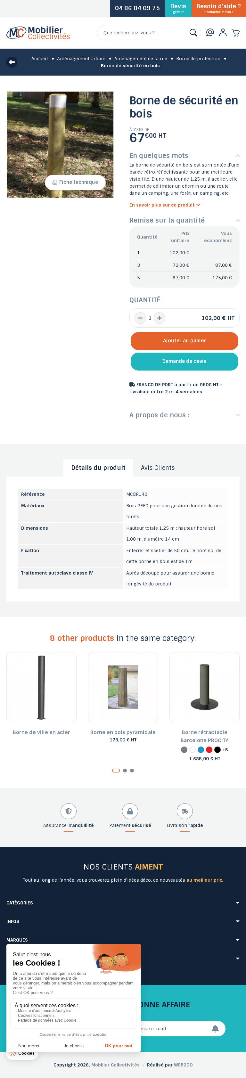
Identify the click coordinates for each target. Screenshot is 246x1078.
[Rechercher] (193, 32)
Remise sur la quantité (167, 220)
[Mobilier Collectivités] (38, 37)
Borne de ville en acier (41, 732)
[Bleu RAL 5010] (201, 750)
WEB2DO (183, 1065)
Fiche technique (78, 182)
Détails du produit (98, 468)
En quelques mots (158, 155)
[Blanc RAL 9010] (192, 750)
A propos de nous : (159, 415)
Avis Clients (158, 468)
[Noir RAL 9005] (217, 750)
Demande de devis (184, 361)
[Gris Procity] (184, 750)
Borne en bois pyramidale (123, 732)
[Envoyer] (218, 1028)
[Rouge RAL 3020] (209, 750)
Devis (178, 8)
